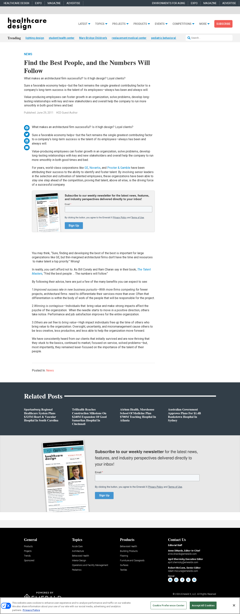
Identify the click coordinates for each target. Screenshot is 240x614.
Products (140, 24)
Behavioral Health (80, 556)
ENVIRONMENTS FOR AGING (168, 3)
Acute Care (77, 546)
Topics (99, 24)
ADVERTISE (73, 3)
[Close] (234, 605)
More (203, 24)
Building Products (129, 551)
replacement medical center (129, 37)
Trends (27, 556)
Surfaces (124, 565)
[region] (120, 605)
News (28, 54)
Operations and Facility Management (90, 565)
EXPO (38, 3)
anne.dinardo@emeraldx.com (182, 554)
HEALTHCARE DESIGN (16, 3)
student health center (61, 37)
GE (86, 168)
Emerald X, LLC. (188, 594)
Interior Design (79, 560)
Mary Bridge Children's (93, 37)
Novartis (94, 168)
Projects (119, 24)
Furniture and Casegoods (132, 560)
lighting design (35, 37)
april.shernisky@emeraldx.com (183, 562)
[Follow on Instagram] (176, 580)
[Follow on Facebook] (182, 580)
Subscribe (223, 23)
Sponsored (29, 560)
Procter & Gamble (118, 168)
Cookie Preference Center (168, 605)
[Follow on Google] (194, 580)
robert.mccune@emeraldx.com (183, 571)
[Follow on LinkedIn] (170, 580)
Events (160, 24)
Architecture (78, 551)
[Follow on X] (188, 580)
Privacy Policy (31, 610)
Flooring (124, 556)
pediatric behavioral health (167, 37)
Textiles (123, 570)
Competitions (181, 24)
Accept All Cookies (203, 605)
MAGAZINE (54, 3)
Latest (82, 24)
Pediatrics (77, 570)
